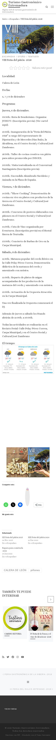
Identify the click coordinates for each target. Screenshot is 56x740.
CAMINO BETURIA (12, 634)
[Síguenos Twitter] (8, 657)
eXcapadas (14, 19)
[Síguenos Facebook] (13, 657)
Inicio (4, 19)
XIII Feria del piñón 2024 (38, 537)
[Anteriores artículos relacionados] (44, 599)
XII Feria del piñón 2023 (12, 537)
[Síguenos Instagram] (18, 657)
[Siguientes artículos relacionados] (51, 599)
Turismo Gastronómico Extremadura (30, 728)
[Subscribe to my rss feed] (3, 657)
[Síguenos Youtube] (22, 657)
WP (18, 735)
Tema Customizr (44, 735)
